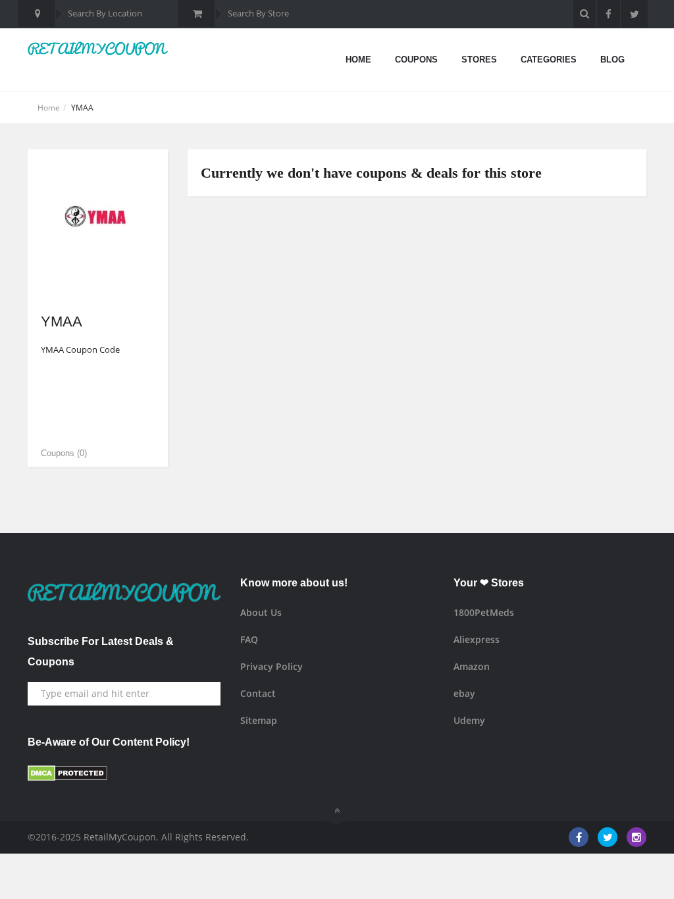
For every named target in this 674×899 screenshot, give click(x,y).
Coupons (416, 59)
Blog (612, 59)
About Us (261, 612)
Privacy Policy (271, 666)
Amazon (472, 666)
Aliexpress (477, 639)
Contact (258, 693)
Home (358, 59)
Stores (479, 59)
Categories (549, 59)
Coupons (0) (64, 453)
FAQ (249, 639)
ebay (464, 693)
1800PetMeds (484, 612)
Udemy (469, 720)
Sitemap (258, 720)
